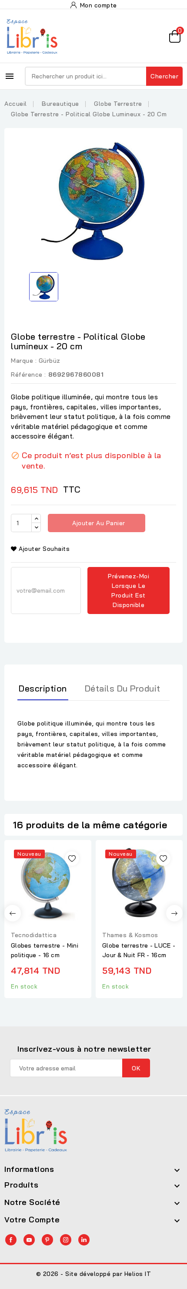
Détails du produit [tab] (122, 688)
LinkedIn (84, 1239)
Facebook (11, 1239)
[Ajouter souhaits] (72, 858)
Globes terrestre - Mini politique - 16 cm (44, 950)
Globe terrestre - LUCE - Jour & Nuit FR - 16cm (138, 950)
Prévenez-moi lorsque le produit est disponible (128, 590)
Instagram (65, 1239)
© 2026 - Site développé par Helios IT (93, 1274)
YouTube (29, 1239)
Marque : (24, 360)
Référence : (28, 374)
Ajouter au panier (97, 523)
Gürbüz (49, 360)
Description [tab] (43, 688)
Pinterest (47, 1239)
